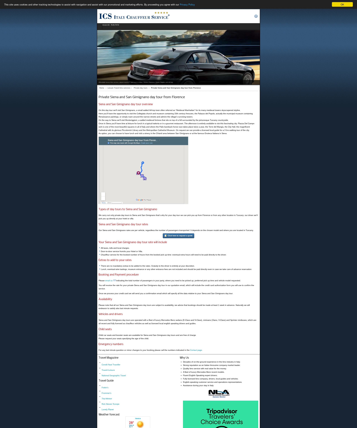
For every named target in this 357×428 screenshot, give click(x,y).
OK (342, 4)
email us (12, 271)
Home (4, 88)
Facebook (353, 16)
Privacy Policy (187, 4)
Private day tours (44, 88)
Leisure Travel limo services (22, 88)
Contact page (99, 331)
